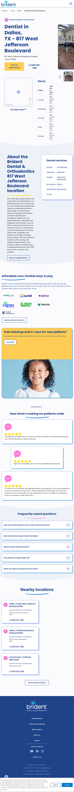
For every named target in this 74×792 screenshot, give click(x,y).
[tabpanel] (37, 432)
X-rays (49, 194)
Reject (56, 785)
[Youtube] (31, 752)
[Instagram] (42, 752)
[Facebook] (37, 752)
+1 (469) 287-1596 (16, 647)
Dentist (49, 167)
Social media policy (44, 768)
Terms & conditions (39, 765)
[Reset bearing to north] (30, 104)
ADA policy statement (41, 771)
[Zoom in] (30, 99)
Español (36, 757)
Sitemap (30, 765)
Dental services (37, 718)
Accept (67, 785)
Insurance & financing (37, 724)
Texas (13, 11)
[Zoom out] (30, 101)
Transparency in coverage (43, 774)
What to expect (37, 729)
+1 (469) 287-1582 (16, 620)
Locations (4, 11)
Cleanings (61, 172)
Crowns (50, 177)
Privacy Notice (30, 771)
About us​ (37, 735)
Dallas (20, 11)
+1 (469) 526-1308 (16, 671)
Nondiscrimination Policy (30, 768)
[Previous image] (60, 77)
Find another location (37, 683)
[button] (46, 82)
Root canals (61, 189)
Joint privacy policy (28, 774)
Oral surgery (51, 189)
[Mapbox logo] (9, 105)
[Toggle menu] (71, 3)
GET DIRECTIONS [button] (17, 109)
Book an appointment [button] (14, 66)
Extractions (51, 184)
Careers (37, 741)
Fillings (59, 184)
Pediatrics (51, 172)
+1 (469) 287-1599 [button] (34, 66)
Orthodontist (62, 167)
